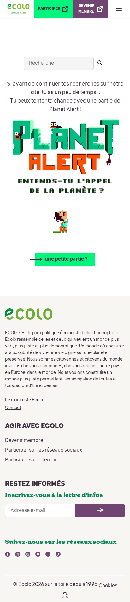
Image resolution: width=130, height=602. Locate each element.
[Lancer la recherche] (100, 63)
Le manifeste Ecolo (24, 400)
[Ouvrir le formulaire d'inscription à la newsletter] (100, 510)
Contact (13, 408)
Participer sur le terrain (31, 460)
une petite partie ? (66, 259)
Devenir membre (24, 440)
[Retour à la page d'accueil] (18, 9)
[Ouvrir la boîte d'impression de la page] (65, 595)
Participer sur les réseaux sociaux (43, 450)
